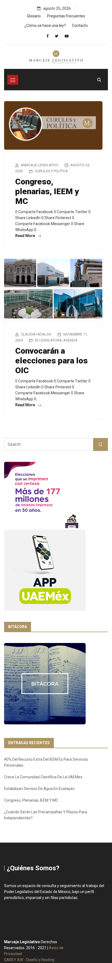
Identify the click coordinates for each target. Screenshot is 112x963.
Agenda (70, 340)
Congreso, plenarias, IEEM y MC (47, 191)
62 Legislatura (48, 340)
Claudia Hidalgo (36, 334)
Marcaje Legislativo (39, 165)
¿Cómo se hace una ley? (45, 25)
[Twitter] (56, 36)
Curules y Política (51, 171)
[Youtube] (67, 36)
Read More (25, 235)
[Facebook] (47, 36)
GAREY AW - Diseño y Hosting (29, 960)
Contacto (80, 25)
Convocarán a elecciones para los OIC (51, 360)
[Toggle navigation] (12, 80)
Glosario (34, 16)
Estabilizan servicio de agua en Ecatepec (39, 788)
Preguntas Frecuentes (66, 16)
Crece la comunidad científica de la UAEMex (43, 777)
